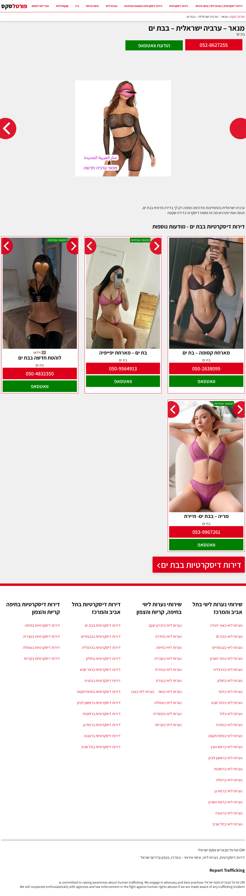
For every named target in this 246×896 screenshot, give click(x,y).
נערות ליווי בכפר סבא (226, 702)
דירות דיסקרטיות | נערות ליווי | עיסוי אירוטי (219, 6)
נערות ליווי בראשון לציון (225, 757)
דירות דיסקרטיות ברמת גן (102, 724)
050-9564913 (123, 368)
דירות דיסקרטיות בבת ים (201, 564)
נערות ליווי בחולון (229, 680)
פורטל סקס (237, 16)
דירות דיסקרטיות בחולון (103, 658)
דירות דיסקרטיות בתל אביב (101, 746)
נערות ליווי (111, 6)
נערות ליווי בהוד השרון (226, 658)
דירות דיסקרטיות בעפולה (41, 647)
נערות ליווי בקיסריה (167, 713)
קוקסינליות (62, 6)
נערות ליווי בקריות (168, 724)
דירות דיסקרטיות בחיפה (42, 625)
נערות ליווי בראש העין (226, 746)
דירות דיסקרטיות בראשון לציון (99, 702)
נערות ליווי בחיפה (169, 647)
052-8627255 (214, 45)
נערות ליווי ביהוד (230, 691)
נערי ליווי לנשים (40, 6)
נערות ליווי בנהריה (168, 669)
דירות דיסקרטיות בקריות (42, 658)
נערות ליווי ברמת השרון (225, 802)
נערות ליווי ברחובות (228, 768)
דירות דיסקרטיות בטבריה (41, 636)
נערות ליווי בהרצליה (227, 669)
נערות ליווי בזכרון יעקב (165, 625)
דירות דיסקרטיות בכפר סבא (100, 669)
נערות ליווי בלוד (230, 713)
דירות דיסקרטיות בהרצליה (101, 647)
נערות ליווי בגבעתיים (227, 647)
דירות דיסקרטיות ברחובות (102, 713)
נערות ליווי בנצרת (169, 680)
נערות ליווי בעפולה (168, 702)
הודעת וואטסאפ (154, 45)
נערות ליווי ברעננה (228, 813)
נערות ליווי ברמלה (229, 779)
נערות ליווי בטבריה (168, 658)
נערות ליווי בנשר (170, 691)
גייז (77, 6)
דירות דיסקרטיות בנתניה (103, 680)
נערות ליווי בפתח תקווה (225, 735)
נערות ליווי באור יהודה (226, 625)
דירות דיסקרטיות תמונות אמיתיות (143, 6)
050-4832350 (40, 373)
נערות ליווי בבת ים (229, 636)
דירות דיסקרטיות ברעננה (102, 735)
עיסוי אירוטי (92, 6)
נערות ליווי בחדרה (168, 636)
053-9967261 (206, 532)
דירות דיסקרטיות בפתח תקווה (99, 691)
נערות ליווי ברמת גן (228, 791)
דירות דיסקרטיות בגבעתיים (101, 636)
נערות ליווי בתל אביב (227, 824)
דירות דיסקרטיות (178, 6)
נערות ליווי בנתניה (229, 724)
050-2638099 (206, 368)
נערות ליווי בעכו (142, 691)
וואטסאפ (206, 381)
